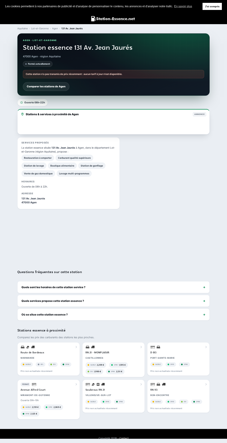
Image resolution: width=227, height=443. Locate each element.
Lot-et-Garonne (40, 28)
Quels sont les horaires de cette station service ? (53, 287)
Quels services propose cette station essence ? (52, 301)
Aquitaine (22, 28)
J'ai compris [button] (212, 6)
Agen (55, 28)
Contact (124, 438)
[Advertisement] (113, 237)
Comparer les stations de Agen (46, 86)
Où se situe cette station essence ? (44, 314)
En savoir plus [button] (183, 6)
